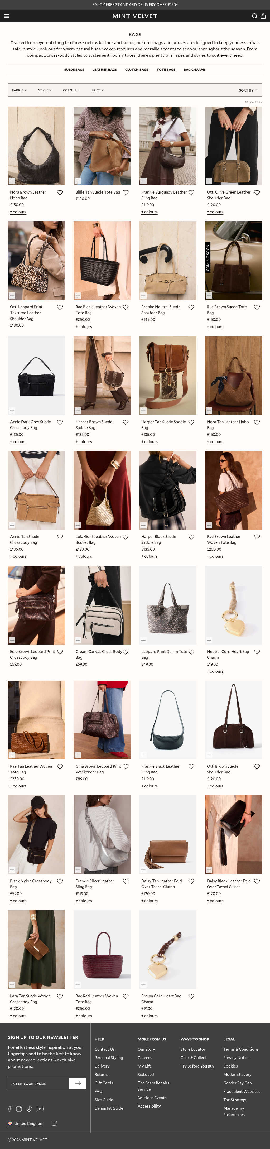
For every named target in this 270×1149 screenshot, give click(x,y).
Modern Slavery (237, 1074)
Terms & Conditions (240, 1049)
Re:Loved (146, 1074)
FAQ (99, 1091)
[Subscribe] (78, 1083)
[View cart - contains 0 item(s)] (263, 16)
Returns (101, 1074)
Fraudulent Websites (241, 1091)
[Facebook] (9, 1109)
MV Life (145, 1066)
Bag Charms (195, 69)
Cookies (230, 1066)
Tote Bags (166, 69)
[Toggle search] (254, 16)
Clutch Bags (136, 69)
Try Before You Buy (197, 1066)
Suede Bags (74, 69)
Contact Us (105, 1049)
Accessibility (149, 1106)
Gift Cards (104, 1082)
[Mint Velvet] (135, 16)
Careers (145, 1057)
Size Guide (104, 1099)
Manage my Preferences (234, 1111)
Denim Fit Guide (109, 1108)
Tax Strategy (234, 1099)
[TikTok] (29, 1109)
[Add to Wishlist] (60, 192)
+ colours (18, 211)
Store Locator (193, 1049)
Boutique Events (152, 1097)
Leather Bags (105, 69)
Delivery (102, 1066)
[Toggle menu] (6, 16)
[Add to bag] (14, 178)
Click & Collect (194, 1057)
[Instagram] (19, 1109)
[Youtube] (40, 1109)
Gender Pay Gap (237, 1082)
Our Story (146, 1049)
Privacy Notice (236, 1057)
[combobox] (248, 90)
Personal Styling (109, 1057)
